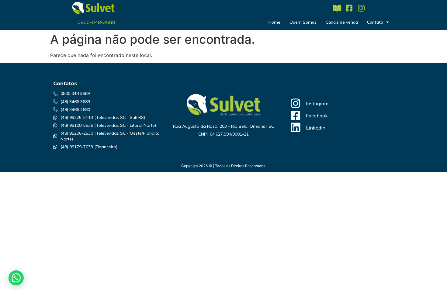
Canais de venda (342, 22)
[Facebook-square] (349, 8)
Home (274, 22)
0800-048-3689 (96, 22)
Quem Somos (303, 22)
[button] (16, 277)
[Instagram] (361, 8)
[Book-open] (337, 8)
